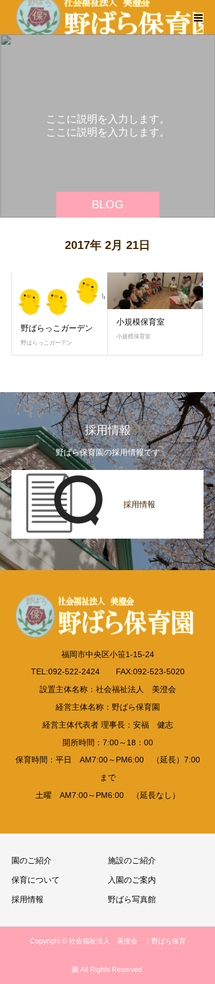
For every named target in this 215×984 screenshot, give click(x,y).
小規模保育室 (140, 321)
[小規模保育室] (155, 290)
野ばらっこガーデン (57, 328)
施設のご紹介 (132, 860)
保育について (35, 879)
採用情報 (27, 899)
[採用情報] (107, 475)
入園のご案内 (132, 879)
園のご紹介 (31, 860)
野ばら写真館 (132, 899)
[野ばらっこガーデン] (59, 293)
